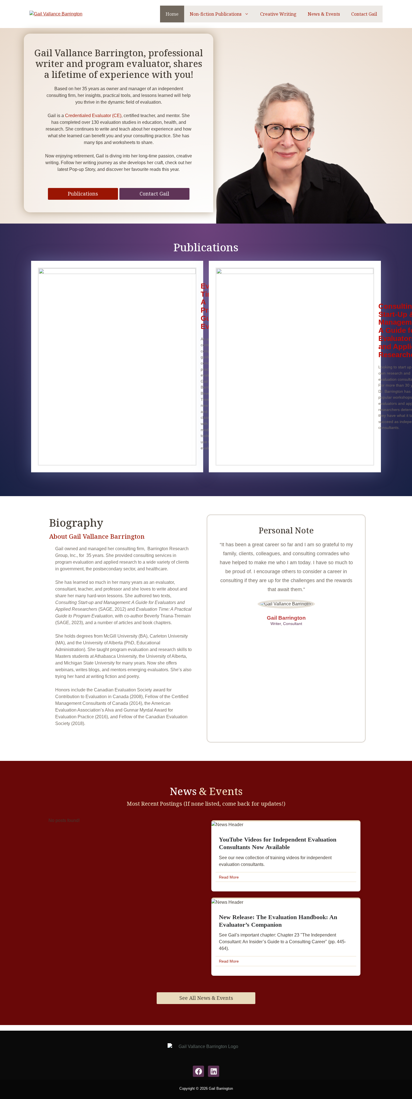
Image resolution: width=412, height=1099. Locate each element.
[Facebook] (198, 1071)
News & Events (324, 14)
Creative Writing (278, 14)
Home (172, 14)
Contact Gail (364, 14)
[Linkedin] (213, 1071)
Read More (229, 877)
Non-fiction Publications (216, 14)
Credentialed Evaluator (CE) (93, 115)
